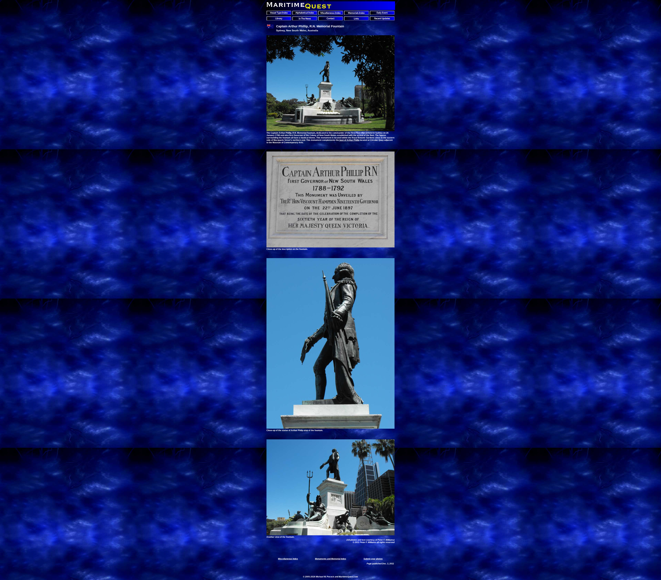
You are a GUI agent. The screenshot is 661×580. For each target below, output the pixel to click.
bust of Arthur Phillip (349, 140)
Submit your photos (373, 559)
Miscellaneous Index (288, 559)
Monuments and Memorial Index (330, 559)
